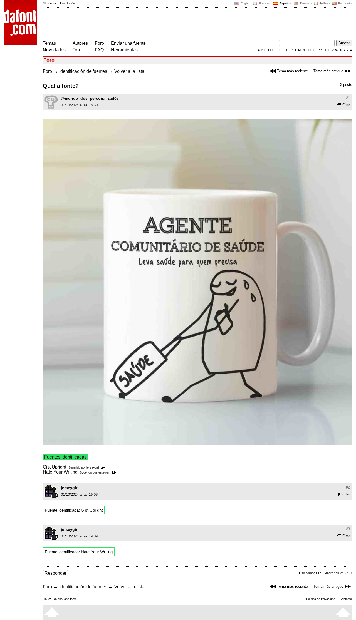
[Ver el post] (103, 467)
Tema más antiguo (328, 71)
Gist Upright (54, 467)
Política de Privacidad (320, 599)
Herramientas (124, 50)
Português (344, 3)
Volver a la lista (129, 71)
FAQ (99, 50)
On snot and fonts (65, 599)
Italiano (324, 3)
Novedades (54, 50)
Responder (55, 573)
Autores (80, 43)
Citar (346, 105)
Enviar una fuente (128, 43)
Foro (99, 43)
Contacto (346, 599)
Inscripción (67, 3)
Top (76, 50)
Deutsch (305, 3)
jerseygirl (92, 467)
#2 (348, 487)
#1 (348, 98)
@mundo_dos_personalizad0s (90, 98)
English (245, 3)
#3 (348, 529)
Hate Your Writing (60, 472)
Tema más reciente (292, 71)
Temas (49, 43)
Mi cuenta (49, 3)
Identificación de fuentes (83, 71)
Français (264, 3)
